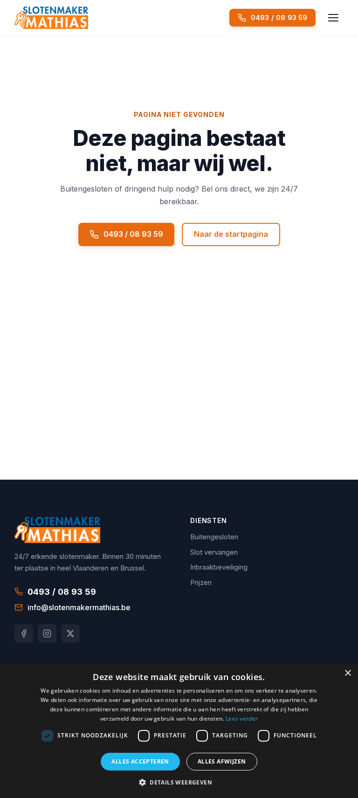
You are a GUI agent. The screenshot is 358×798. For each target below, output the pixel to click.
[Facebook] (23, 633)
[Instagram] (47, 633)
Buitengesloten (214, 536)
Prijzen (201, 582)
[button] (179, 782)
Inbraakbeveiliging (219, 567)
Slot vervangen (214, 552)
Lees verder (242, 718)
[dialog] (179, 730)
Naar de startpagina (231, 234)
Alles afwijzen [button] (222, 761)
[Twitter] (70, 633)
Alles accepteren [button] (140, 761)
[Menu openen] (333, 17)
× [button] (347, 673)
